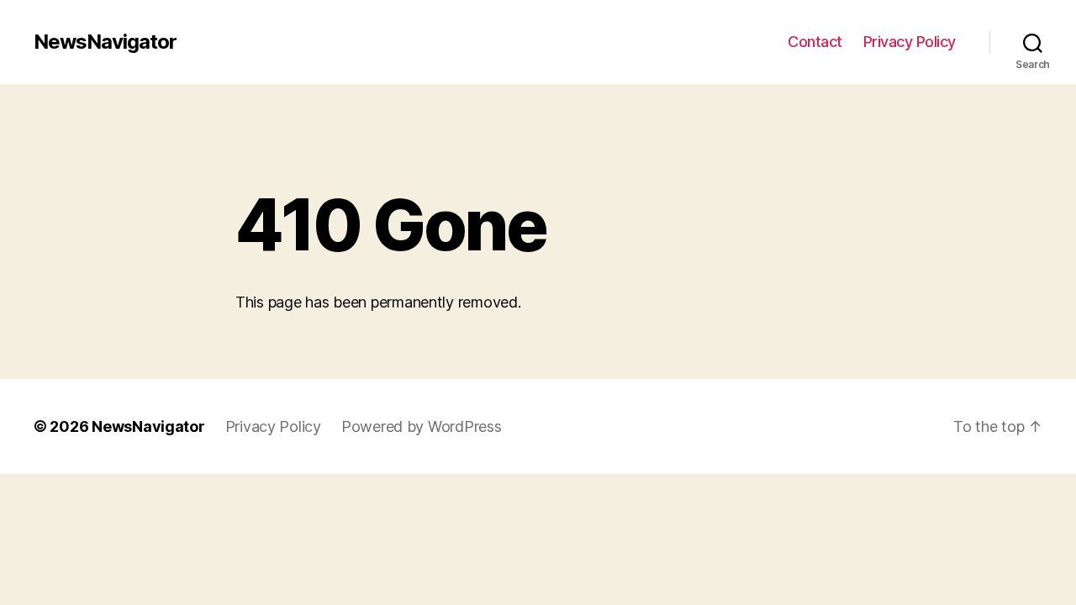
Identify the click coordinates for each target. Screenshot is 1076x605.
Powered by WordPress (421, 426)
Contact (815, 41)
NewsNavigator (105, 42)
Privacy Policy (909, 41)
